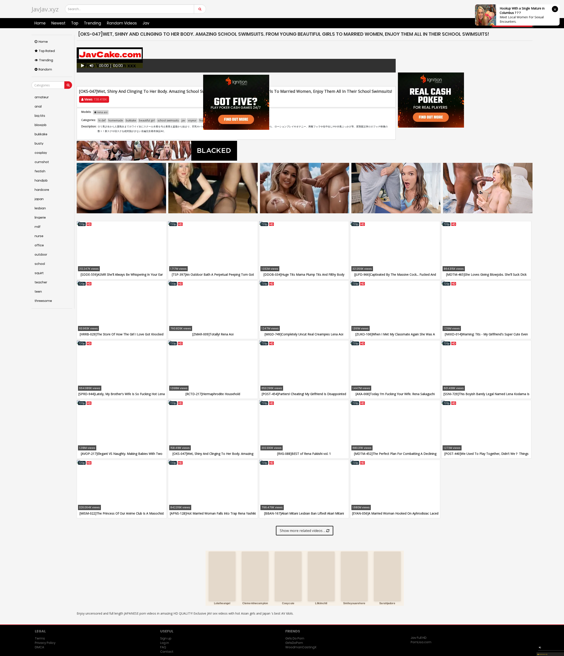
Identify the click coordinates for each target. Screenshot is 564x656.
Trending (92, 23)
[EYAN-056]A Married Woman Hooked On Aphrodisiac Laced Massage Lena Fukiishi (395, 515)
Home (40, 23)
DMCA (39, 647)
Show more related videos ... (303, 530)
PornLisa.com (421, 642)
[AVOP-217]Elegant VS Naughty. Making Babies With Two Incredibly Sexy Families (121, 456)
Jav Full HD (419, 638)
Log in (164, 643)
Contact (166, 651)
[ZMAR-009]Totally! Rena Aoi (213, 334)
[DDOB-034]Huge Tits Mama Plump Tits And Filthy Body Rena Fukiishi (303, 276)
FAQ (163, 647)
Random (45, 69)
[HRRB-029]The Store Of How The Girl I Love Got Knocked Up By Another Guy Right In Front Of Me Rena (121, 336)
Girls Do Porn (294, 638)
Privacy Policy (45, 643)
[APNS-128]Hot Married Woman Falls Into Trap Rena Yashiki (213, 513)
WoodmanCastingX (300, 647)
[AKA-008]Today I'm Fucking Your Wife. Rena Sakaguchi (395, 394)
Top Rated (47, 51)
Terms (40, 638)
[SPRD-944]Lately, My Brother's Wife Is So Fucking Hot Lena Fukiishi (121, 396)
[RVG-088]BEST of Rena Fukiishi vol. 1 (304, 454)
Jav (146, 23)
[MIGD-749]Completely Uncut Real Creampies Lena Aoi (304, 334)
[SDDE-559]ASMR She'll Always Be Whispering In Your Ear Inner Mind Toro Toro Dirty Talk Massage (122, 276)
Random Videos (122, 23)
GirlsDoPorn (294, 643)
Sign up (165, 638)
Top (74, 23)
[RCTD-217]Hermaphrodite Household (213, 394)
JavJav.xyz (45, 9)
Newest (58, 23)
